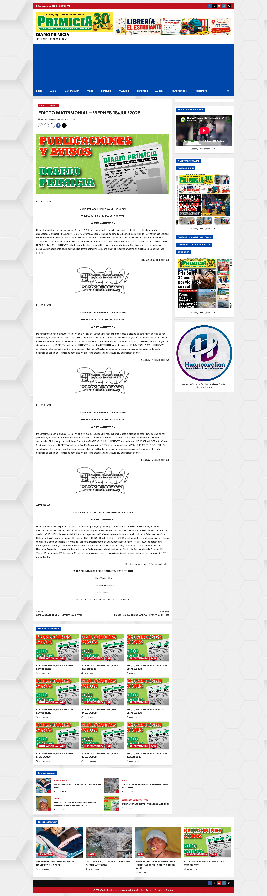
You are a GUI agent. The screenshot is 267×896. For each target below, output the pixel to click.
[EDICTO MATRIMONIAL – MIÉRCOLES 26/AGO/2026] (148, 648)
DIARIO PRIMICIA (52, 34)
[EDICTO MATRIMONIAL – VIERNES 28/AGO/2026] (57, 648)
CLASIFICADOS (179, 91)
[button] (228, 91)
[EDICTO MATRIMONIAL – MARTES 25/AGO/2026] (57, 691)
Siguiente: (141, 613)
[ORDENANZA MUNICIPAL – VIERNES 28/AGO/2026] (207, 842)
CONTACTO (201, 91)
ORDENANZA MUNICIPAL (132, 800)
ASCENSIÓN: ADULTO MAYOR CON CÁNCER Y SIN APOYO (43, 785)
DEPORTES (142, 91)
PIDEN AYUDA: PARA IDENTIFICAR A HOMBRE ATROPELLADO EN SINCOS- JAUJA (43, 803)
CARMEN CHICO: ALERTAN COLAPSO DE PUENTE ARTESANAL (111, 785)
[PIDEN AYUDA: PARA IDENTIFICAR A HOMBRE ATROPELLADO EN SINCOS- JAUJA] (158, 842)
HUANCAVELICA (71, 91)
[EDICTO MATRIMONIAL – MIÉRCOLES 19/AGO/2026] (148, 735)
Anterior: (59, 613)
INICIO (39, 91)
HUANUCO (106, 91)
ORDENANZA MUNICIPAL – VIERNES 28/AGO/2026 (111, 803)
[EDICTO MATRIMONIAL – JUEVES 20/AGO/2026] (102, 735)
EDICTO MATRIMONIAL (48, 106)
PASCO (90, 91)
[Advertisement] (133, 64)
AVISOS (159, 91)
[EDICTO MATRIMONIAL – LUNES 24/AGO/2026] (102, 691)
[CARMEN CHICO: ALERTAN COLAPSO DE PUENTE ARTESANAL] (109, 842)
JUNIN (53, 91)
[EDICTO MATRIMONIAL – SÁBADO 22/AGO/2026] (148, 691)
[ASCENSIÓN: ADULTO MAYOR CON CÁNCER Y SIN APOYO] (59, 842)
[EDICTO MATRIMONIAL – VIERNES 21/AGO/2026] (57, 735)
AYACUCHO (124, 91)
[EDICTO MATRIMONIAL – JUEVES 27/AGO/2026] (102, 648)
